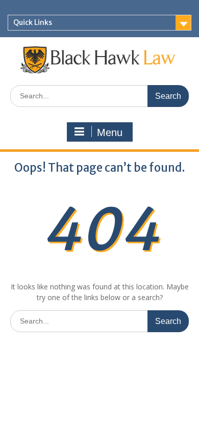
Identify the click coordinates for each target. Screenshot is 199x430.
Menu (109, 132)
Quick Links (32, 22)
